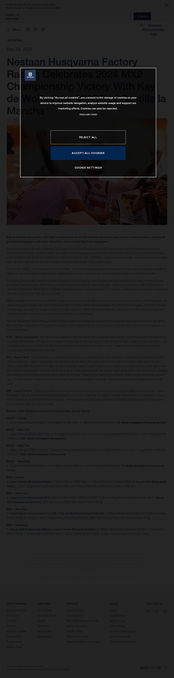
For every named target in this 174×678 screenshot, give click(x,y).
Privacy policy (85, 114)
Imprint (94, 114)
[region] (88, 122)
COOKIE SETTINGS (88, 167)
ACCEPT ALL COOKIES (88, 152)
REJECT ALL (88, 137)
